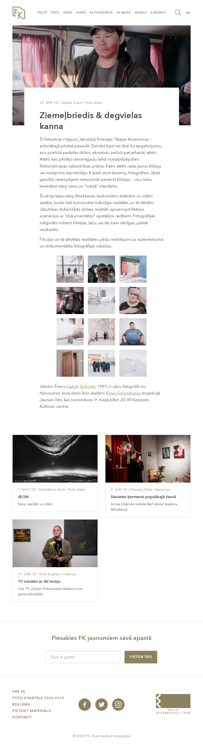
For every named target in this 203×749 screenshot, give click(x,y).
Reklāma (21, 704)
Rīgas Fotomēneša (123, 393)
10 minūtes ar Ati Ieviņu (39, 581)
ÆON (23, 497)
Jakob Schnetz (81, 386)
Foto (55, 13)
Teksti (42, 13)
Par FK (18, 691)
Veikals (141, 13)
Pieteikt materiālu (31, 711)
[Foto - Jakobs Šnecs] (70, 269)
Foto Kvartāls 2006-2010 (38, 698)
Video (67, 13)
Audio (81, 13)
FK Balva (123, 13)
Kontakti (158, 13)
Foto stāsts (93, 102)
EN (188, 13)
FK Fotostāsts (101, 13)
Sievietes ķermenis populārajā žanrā (143, 497)
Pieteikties (141, 657)
